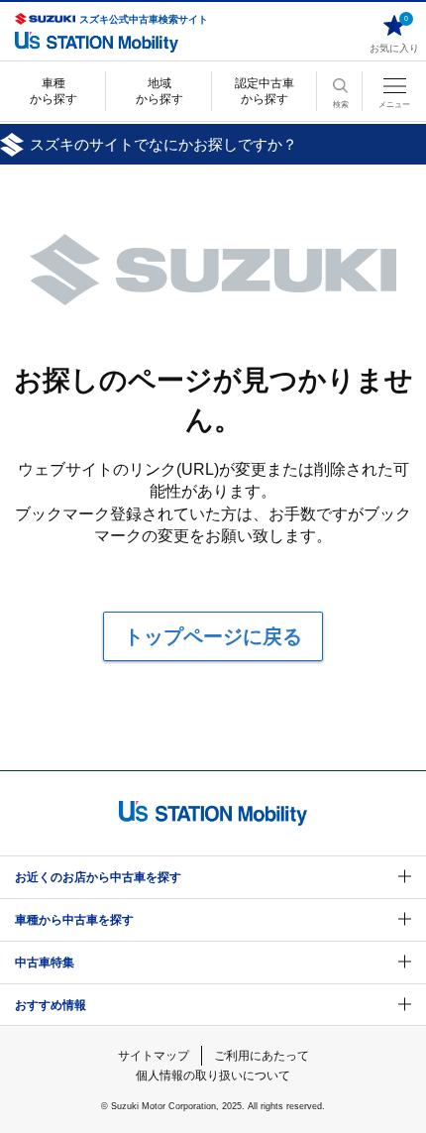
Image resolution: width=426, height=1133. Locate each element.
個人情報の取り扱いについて (213, 1075)
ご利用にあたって (261, 1056)
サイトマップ (153, 1056)
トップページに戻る (213, 636)
